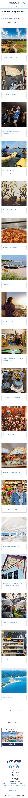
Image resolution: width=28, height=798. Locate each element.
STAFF (4, 785)
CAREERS (4, 788)
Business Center (13, 790)
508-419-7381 (15, 775)
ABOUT (4, 783)
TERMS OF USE (22, 788)
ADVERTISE (13, 788)
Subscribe (9, 6)
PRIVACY (23, 785)
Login (14, 6)
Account (19, 6)
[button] (25, 3)
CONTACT (22, 783)
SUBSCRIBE (13, 783)
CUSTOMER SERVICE (13, 785)
